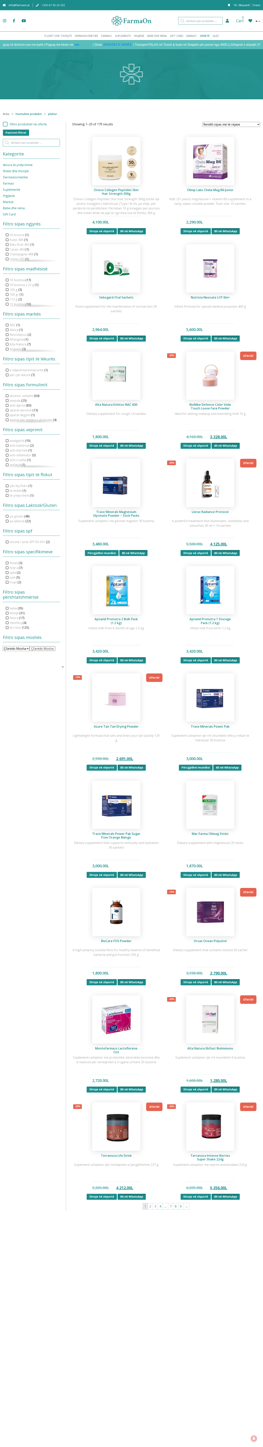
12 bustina (17, 304)
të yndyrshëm (19, 495)
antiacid (15, 465)
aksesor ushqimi (21, 396)
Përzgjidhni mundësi (102, 553)
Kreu (6, 114)
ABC (13, 325)
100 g (14, 290)
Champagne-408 (22, 254)
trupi (13, 582)
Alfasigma (17, 339)
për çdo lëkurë (20, 375)
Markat (8, 202)
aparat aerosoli (21, 410)
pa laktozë (17, 521)
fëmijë (14, 613)
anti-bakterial (19, 445)
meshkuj (16, 623)
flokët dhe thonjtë (16, 171)
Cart (240, 20)
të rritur (15, 627)
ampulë (15, 400)
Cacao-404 (17, 249)
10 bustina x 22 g (22, 285)
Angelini (15, 349)
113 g (14, 299)
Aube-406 (16, 240)
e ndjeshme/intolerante (27, 370)
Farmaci (8, 183)
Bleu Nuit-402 (20, 244)
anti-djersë (17, 405)
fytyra (14, 568)
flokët (14, 563)
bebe (13, 608)
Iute (53, 44)
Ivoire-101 (17, 259)
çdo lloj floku (19, 486)
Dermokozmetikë (15, 177)
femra (14, 618)
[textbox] (42, 648)
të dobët (16, 491)
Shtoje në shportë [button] (101, 231)
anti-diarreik (19, 450)
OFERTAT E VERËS (95, 44)
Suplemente (11, 189)
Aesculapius (18, 334)
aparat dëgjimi (20, 415)
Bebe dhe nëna (14, 208)
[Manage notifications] (254, 1438)
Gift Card (9, 214)
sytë (13, 577)
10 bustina (17, 280)
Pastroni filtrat (16, 132)
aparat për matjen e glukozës (31, 420)
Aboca (14, 330)
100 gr (14, 294)
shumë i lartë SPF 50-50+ (27, 542)
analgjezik (17, 441)
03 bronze (17, 235)
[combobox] (42, 648)
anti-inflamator (20, 455)
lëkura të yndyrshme (18, 165)
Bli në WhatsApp (131, 231)
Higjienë (9, 196)
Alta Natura (18, 344)
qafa (13, 572)
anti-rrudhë (18, 460)
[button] (227, 20)
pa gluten (16, 516)
